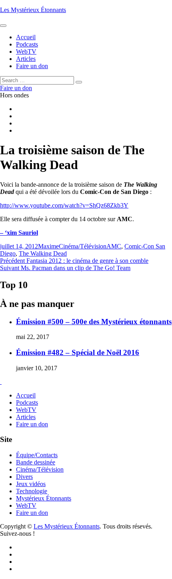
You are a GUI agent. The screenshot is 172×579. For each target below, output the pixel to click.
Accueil (26, 395)
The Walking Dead (43, 253)
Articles (26, 417)
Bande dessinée (35, 462)
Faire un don (32, 424)
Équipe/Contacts (37, 455)
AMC (113, 246)
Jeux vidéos (31, 483)
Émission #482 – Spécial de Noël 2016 (77, 352)
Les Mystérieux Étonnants (33, 9)
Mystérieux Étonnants (43, 498)
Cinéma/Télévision (82, 246)
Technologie (31, 491)
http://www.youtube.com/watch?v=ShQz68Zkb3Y (64, 205)
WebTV (26, 409)
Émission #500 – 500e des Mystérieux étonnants (94, 321)
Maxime (48, 246)
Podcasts (27, 402)
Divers (24, 476)
